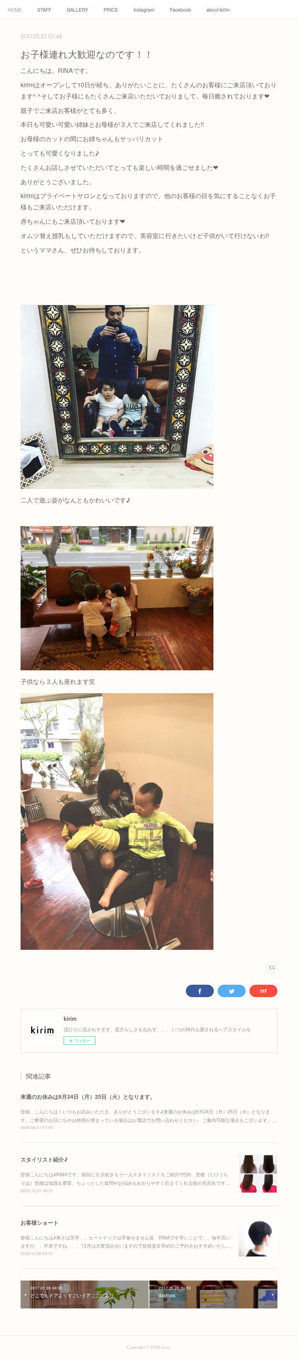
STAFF (44, 9)
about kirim (218, 9)
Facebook (180, 9)
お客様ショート (40, 1222)
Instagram (143, 9)
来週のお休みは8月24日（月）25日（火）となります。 (88, 1096)
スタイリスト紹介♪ (44, 1159)
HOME (15, 9)
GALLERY (77, 9)
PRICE (111, 9)
